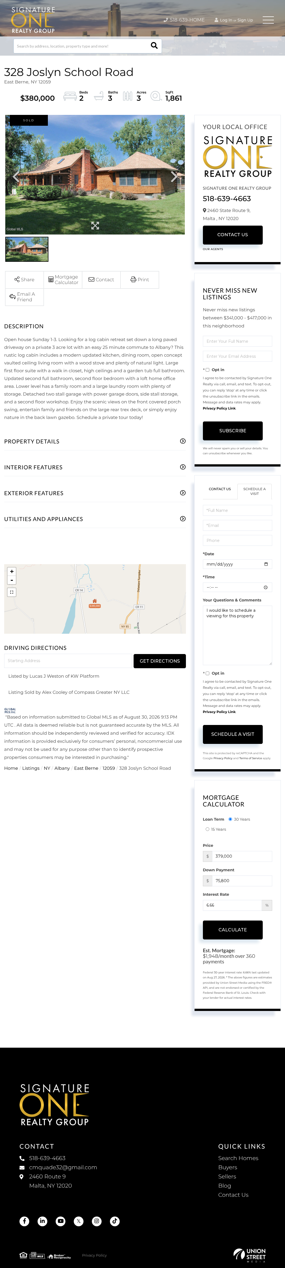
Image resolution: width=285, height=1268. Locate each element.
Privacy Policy (222, 758)
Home (11, 768)
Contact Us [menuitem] (233, 1195)
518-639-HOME (187, 20)
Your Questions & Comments (232, 600)
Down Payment (219, 869)
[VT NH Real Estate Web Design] (250, 1255)
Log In (225, 20)
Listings (31, 768)
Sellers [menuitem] (227, 1176)
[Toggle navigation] (268, 20)
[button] (154, 46)
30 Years (242, 819)
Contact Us (232, 235)
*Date (208, 553)
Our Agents (213, 249)
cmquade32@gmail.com (63, 1167)
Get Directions (160, 661)
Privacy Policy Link (219, 408)
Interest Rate (216, 894)
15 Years (218, 829)
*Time (209, 576)
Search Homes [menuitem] (238, 1158)
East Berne (86, 768)
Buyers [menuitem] (227, 1167)
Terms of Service (250, 758)
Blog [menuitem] (224, 1186)
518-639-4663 (227, 198)
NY (47, 768)
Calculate (232, 930)
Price (208, 845)
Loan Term (213, 819)
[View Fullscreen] (12, 592)
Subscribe (232, 430)
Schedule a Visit (254, 491)
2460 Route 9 (50, 1181)
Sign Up (245, 20)
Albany (62, 768)
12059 (109, 768)
